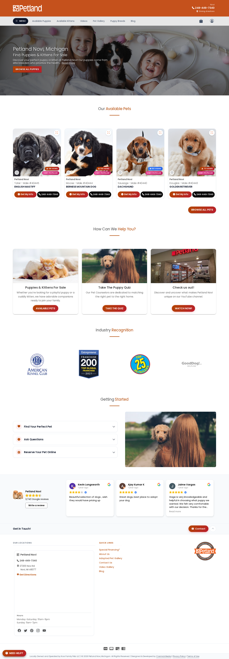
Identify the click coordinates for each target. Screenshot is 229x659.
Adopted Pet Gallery (110, 558)
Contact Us (105, 562)
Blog (133, 21)
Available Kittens (65, 21)
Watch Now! (183, 308)
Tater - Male (26, 183)
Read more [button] (175, 511)
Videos (83, 21)
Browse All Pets (202, 210)
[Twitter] (25, 630)
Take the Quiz (114, 308)
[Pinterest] (31, 630)
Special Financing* (109, 549)
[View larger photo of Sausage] (160, 133)
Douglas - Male (183, 183)
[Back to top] (213, 529)
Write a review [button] (36, 505)
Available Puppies (41, 21)
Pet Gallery (99, 21)
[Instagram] (38, 630)
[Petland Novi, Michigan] (27, 8)
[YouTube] (44, 630)
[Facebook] (19, 630)
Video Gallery (106, 567)
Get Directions (27, 574)
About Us (104, 554)
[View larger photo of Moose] (108, 133)
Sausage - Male (132, 183)
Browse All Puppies (27, 69)
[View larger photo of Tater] (57, 133)
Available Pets (45, 308)
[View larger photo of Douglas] (212, 133)
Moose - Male (79, 183)
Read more (68, 62)
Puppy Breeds (117, 21)
